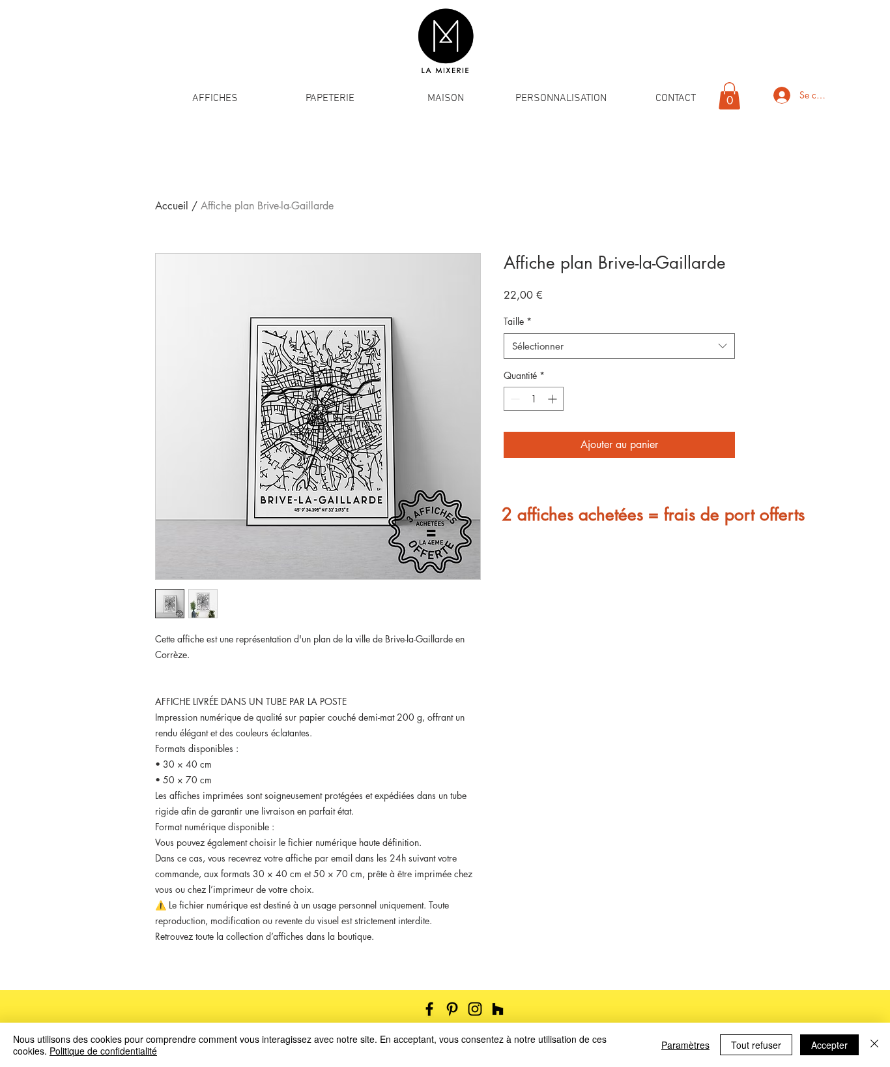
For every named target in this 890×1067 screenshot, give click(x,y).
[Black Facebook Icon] (429, 1009)
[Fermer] (874, 1045)
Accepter (829, 1044)
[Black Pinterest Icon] (452, 1009)
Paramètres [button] (685, 1044)
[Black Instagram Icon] (475, 1009)
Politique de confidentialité (103, 1050)
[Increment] (553, 398)
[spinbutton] (533, 398)
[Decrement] (514, 398)
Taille (518, 321)
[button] (214, 99)
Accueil (171, 206)
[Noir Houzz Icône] (498, 1009)
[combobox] (619, 346)
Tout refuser (756, 1044)
